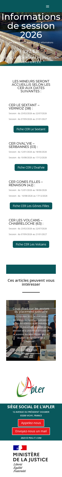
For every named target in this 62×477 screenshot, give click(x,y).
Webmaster (18, 42)
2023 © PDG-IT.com (31, 437)
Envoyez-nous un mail (31, 431)
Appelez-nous (31, 423)
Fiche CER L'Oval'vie (31, 167)
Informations (47, 42)
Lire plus (31, 350)
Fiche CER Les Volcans (31, 244)
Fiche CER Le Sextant (31, 129)
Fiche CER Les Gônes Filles (31, 206)
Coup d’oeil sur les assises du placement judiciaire (31, 310)
